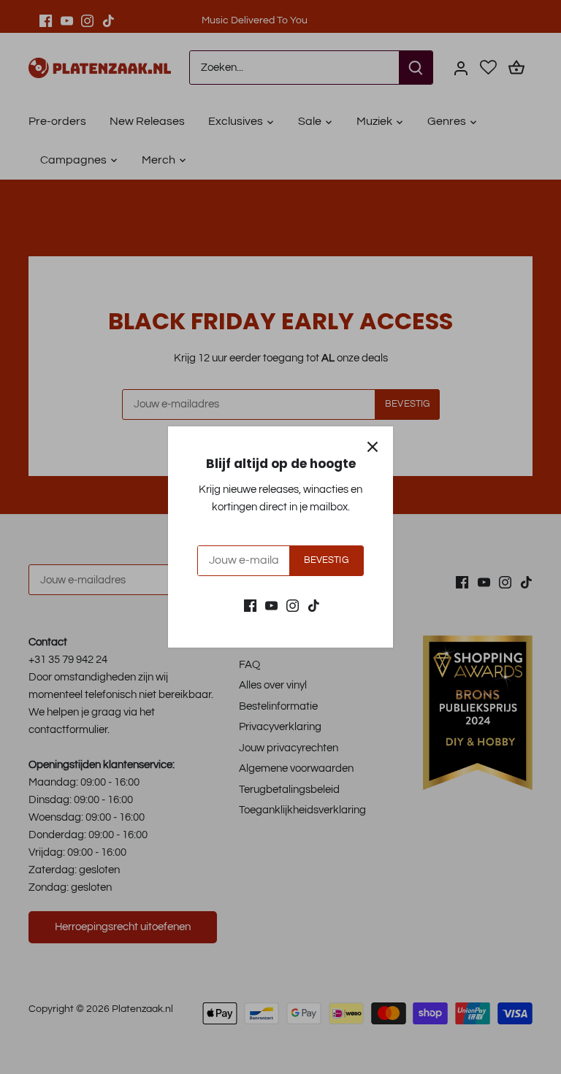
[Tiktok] (314, 605)
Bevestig (326, 560)
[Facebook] (250, 605)
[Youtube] (271, 605)
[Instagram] (292, 605)
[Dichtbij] (372, 447)
